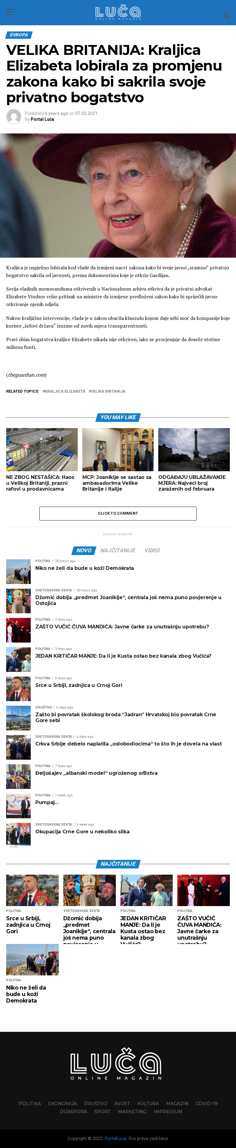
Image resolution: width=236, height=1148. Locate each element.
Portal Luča (42, 119)
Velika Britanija (108, 392)
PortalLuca (115, 1138)
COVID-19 (207, 1103)
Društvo (95, 1103)
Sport (102, 1111)
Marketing (132, 1111)
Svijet (122, 1103)
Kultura (148, 1103)
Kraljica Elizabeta (65, 392)
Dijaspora (73, 1111)
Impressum (168, 1111)
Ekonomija (62, 1103)
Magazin (177, 1103)
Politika (30, 1103)
